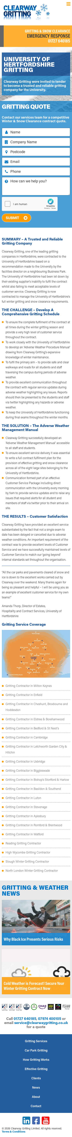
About (36, 1097)
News (36, 1087)
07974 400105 (49, 1018)
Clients (36, 1078)
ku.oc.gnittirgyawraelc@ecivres (41, 1022)
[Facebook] (36, 1120)
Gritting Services (36, 1041)
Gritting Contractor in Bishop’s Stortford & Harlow (37, 780)
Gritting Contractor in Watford (25, 834)
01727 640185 (59, 41)
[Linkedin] (26, 1120)
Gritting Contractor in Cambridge (27, 737)
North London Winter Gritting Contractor (32, 870)
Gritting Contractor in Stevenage (26, 807)
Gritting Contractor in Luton (23, 798)
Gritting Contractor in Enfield (24, 695)
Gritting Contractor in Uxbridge (25, 761)
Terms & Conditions (13, 1131)
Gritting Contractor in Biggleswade (28, 770)
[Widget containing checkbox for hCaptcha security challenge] (30, 204)
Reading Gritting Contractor (23, 843)
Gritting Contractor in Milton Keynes (29, 686)
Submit (12, 217)
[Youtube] (45, 1120)
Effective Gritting (36, 1069)
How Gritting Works (36, 1059)
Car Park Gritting (36, 1050)
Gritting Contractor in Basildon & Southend (33, 789)
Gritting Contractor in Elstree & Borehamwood (35, 719)
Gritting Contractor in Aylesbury (26, 816)
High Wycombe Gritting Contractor (28, 852)
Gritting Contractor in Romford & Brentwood (34, 825)
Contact (36, 1106)
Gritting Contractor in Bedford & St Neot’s (32, 728)
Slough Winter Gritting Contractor (27, 861)
